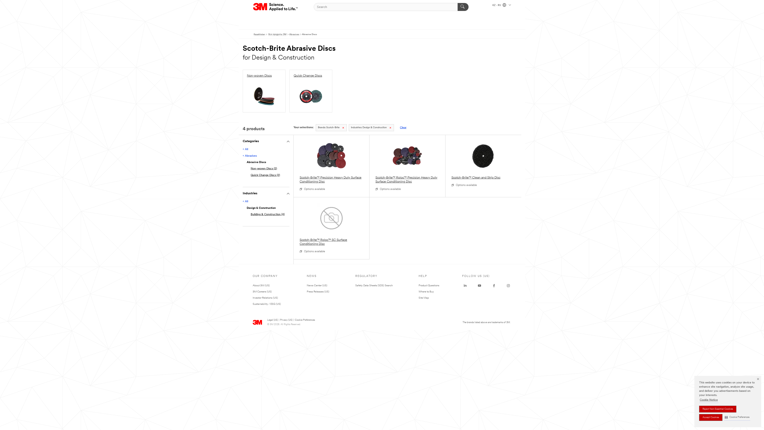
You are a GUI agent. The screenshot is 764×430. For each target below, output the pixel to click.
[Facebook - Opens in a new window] (494, 286)
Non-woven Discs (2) (264, 168)
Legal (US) (272, 320)
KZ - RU (497, 5)
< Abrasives (250, 155)
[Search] (463, 7)
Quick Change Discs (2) (265, 175)
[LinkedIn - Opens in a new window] (465, 286)
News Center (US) (317, 285)
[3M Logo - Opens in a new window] (275, 7)
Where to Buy (426, 291)
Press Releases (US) (318, 291)
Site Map (424, 298)
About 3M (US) (261, 285)
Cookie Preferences (305, 320)
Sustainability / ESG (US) (267, 304)
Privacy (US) (286, 320)
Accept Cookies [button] (711, 417)
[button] (737, 417)
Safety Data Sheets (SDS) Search (374, 285)
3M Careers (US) (262, 291)
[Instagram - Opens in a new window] (508, 286)
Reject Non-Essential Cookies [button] (718, 409)
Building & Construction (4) (268, 214)
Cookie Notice (709, 400)
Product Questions (429, 285)
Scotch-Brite (329, 127)
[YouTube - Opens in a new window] (479, 286)
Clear (403, 127)
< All (245, 149)
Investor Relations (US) (265, 298)
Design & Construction (369, 127)
